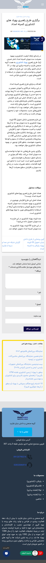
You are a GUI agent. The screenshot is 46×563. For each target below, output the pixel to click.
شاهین (38, 499)
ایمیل (38, 304)
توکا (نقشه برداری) (34, 490)
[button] (42, 4)
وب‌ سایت (37, 316)
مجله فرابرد (19, 17)
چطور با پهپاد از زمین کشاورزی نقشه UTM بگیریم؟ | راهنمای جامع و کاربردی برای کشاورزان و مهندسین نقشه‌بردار (24, 375)
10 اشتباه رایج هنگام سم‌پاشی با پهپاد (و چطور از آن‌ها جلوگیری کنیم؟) (24, 385)
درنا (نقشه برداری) (34, 494)
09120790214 (20, 457)
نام (39, 292)
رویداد (28, 17)
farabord (16, 31)
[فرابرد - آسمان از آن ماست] (23, 4)
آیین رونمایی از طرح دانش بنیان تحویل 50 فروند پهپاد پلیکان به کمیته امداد (33, 244)
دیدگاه (38, 271)
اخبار (24, 17)
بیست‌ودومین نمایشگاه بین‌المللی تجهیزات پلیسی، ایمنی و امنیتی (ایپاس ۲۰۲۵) (26, 366)
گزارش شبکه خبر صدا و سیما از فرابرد (11, 244)
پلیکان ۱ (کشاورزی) (34, 481)
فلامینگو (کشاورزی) (33, 485)
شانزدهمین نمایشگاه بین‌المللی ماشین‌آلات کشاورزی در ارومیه (25, 358)
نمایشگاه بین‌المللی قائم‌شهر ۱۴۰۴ (29, 351)
